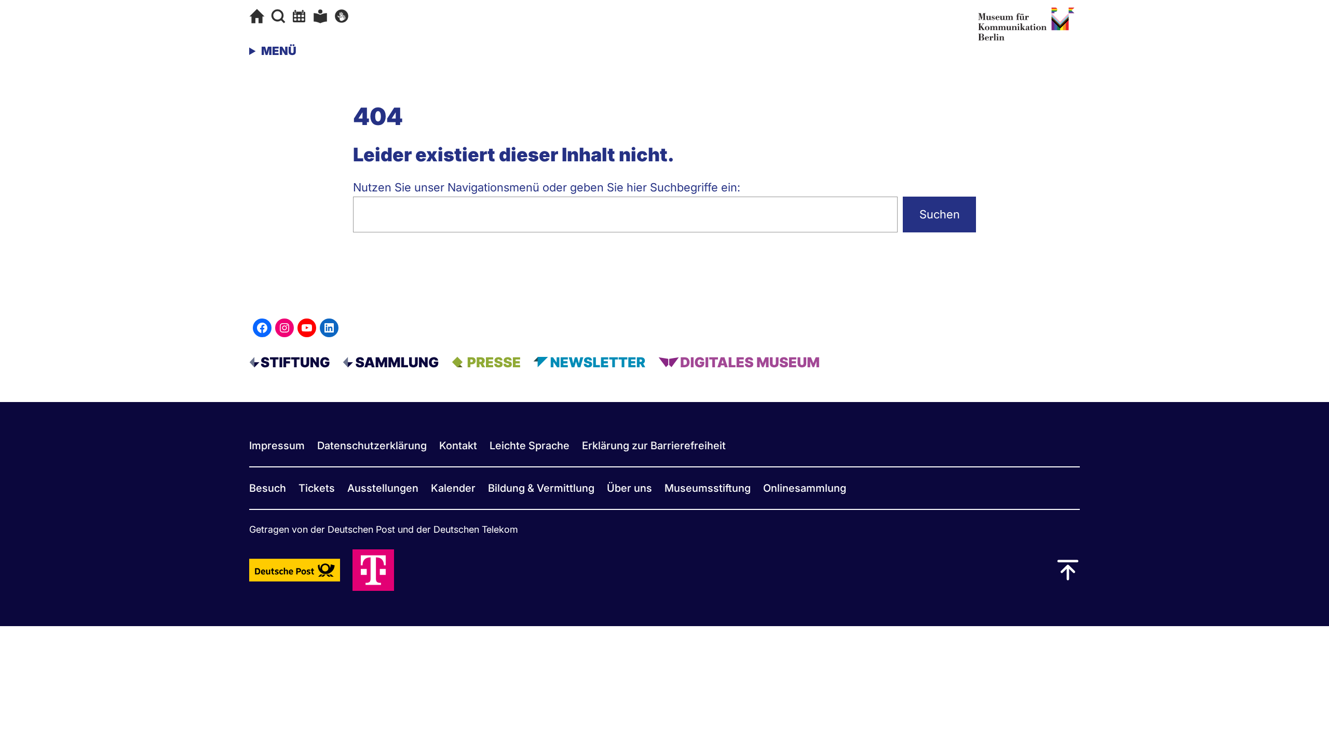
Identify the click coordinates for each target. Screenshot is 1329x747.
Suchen (939, 214)
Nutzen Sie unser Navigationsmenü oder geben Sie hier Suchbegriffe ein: (546, 187)
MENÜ (278, 51)
